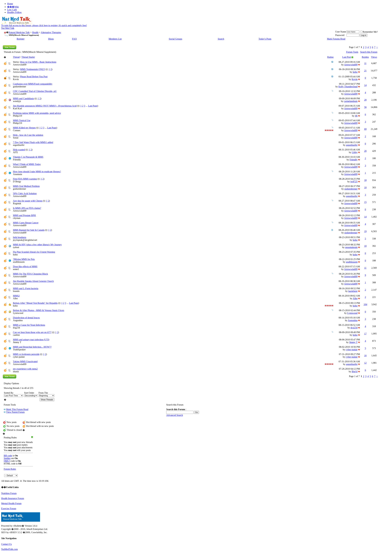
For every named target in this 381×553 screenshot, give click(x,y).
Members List (115, 39)
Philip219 (17, 116)
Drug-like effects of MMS (25, 266)
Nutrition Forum (9, 493)
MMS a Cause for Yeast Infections (29, 325)
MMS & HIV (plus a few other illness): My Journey (37, 244)
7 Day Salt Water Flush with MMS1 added (33, 142)
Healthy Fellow (14, 12)
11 (365, 63)
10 (365, 187)
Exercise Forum (8, 508)
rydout (16, 247)
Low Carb (12, 9)
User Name (340, 31)
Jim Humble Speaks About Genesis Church (33, 281)
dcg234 (16, 327)
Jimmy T (17, 342)
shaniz (16, 371)
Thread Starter (28, 57)
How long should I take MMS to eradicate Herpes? (37, 171)
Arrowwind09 (19, 64)
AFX (15, 152)
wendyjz (17, 101)
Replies (365, 57)
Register (20, 39)
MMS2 (16, 295)
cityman (16, 218)
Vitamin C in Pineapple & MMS (28, 157)
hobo (355, 72)
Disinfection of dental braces (26, 317)
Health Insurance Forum (12, 498)
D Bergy (17, 181)
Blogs (51, 39)
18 (365, 180)
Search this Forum (368, 52)
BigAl (354, 371)
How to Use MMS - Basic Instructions (38, 62)
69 (365, 129)
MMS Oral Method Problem (26, 186)
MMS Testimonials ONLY (32, 69)
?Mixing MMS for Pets (24, 259)
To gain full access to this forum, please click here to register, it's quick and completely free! (44, 25)
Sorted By (8, 393)
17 (365, 333)
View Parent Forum (15, 412)
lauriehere (352, 291)
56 (365, 107)
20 (365, 100)
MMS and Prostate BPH (24, 215)
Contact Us (6, 544)
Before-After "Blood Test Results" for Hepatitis (35, 303)
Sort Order (29, 393)
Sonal (15, 137)
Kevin (16, 79)
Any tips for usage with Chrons (27, 200)
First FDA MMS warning (25, 179)
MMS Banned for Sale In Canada (28, 230)
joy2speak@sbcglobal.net (25, 240)
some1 (16, 269)
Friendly (17, 159)
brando (16, 291)
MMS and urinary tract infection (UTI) (31, 339)
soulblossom (19, 262)
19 (365, 231)
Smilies (7, 458)
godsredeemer (19, 86)
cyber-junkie (351, 349)
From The (43, 393)
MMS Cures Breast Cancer (25, 222)
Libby (354, 152)
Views (374, 57)
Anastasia (17, 174)
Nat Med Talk (7, 28)
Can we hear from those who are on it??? (32, 332)
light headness (19, 237)
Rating (330, 57)
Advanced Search (174, 415)
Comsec (17, 130)
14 (365, 85)
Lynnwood (18, 313)
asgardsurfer (18, 145)
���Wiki (13, 7)
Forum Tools (352, 52)
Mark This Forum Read (17, 409)
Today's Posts (265, 39)
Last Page (92, 106)
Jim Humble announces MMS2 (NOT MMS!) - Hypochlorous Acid (45, 106)
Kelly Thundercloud (347, 86)
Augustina (18, 320)
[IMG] (7, 461)
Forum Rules (10, 469)
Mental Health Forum (11, 503)
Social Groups (175, 39)
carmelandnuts (350, 101)
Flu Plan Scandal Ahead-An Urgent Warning (34, 252)
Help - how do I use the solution (28, 135)
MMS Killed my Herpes (24, 127)
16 (365, 355)
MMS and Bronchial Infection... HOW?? (32, 347)
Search (221, 39)
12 (365, 363)
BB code (8, 455)
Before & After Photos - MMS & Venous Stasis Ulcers (38, 310)
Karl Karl (17, 108)
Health (35, 32)
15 (365, 202)
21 (365, 70)
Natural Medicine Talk (19, 32)
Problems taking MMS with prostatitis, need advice (37, 113)
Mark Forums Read (336, 39)
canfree (16, 335)
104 (365, 304)
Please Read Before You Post (33, 76)
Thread (16, 57)
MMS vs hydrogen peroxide (26, 354)
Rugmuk (17, 203)
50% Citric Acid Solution (25, 193)
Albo (15, 298)
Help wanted (19, 149)
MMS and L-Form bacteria (25, 288)
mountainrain (351, 247)
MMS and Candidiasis (23, 98)
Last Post (346, 57)
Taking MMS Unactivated (25, 361)
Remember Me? (370, 32)
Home (10, 3)
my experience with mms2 (25, 369)
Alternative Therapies (51, 32)
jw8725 (353, 181)
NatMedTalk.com (9, 549)
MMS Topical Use (21, 120)
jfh (356, 116)
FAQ (74, 39)
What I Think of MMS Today (27, 164)
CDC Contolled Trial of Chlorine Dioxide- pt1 (35, 91)
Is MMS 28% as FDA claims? (27, 208)
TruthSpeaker (19, 349)
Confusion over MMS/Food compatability (32, 84)
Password (339, 35)
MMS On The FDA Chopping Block (30, 274)
